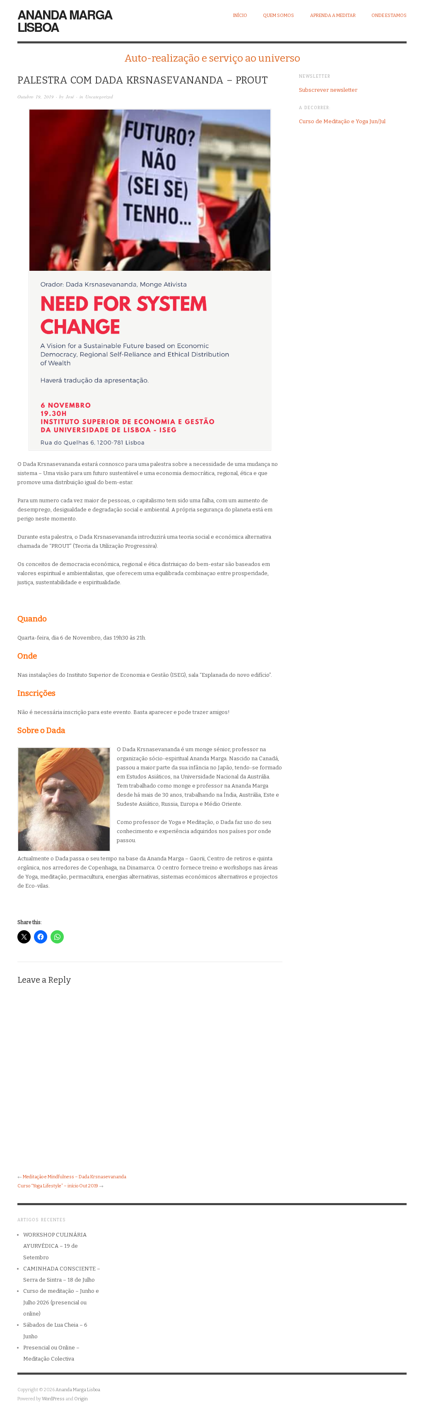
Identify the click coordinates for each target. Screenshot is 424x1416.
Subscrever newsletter (328, 90)
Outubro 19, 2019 (35, 96)
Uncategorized (99, 96)
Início (240, 15)
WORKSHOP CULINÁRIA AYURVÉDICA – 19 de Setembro (55, 1246)
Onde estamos (389, 15)
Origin (81, 1399)
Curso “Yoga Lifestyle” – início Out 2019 (57, 1186)
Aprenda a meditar (333, 15)
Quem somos (278, 15)
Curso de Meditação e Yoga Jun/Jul (342, 121)
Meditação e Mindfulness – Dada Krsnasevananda (74, 1177)
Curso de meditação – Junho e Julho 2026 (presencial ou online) (61, 1302)
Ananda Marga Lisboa (64, 20)
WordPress (53, 1399)
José (70, 96)
